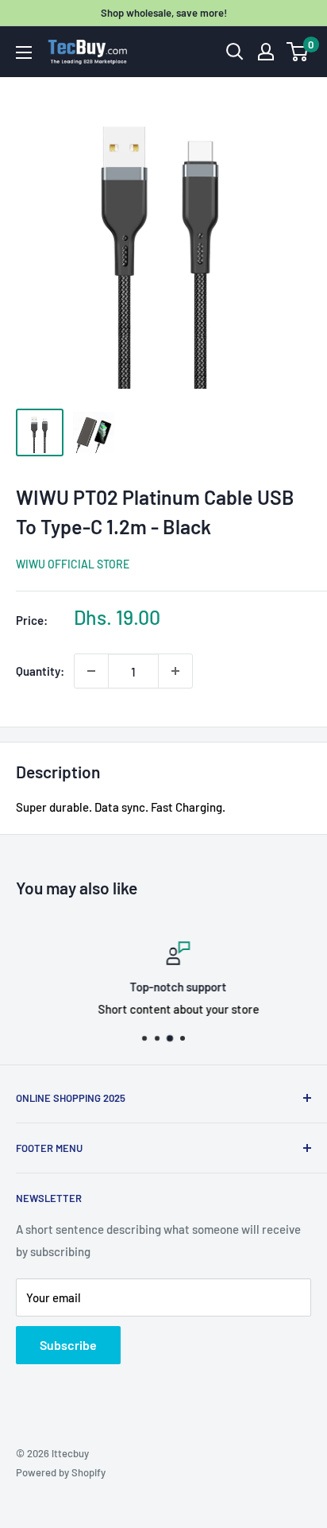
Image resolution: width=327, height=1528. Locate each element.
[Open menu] (24, 52)
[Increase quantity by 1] (175, 671)
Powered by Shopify (61, 1472)
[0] (298, 51)
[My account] (266, 51)
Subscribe (68, 1344)
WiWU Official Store (72, 564)
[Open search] (235, 51)
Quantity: (40, 671)
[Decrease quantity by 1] (91, 671)
